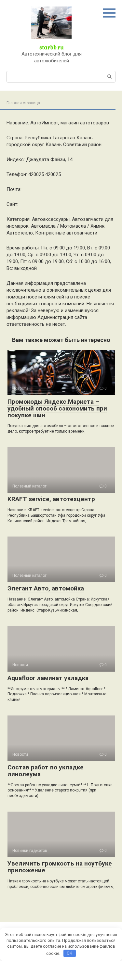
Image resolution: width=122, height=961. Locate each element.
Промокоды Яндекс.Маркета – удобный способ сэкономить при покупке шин (57, 408)
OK (69, 953)
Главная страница (23, 103)
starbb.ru (51, 47)
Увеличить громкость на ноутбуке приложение (59, 867)
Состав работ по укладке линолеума (45, 771)
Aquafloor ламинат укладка (47, 678)
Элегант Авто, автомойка (45, 588)
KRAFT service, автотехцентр (51, 499)
